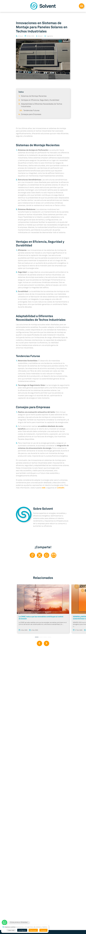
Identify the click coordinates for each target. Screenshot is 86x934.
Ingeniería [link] (50, 36)
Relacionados (43, 578)
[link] (43, 6)
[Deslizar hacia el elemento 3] (45, 637)
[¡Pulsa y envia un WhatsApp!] (4, 922)
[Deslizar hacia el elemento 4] (49, 637)
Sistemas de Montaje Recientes (34, 96)
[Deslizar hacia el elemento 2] (41, 637)
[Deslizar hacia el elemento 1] (36, 637)
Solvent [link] (40, 36)
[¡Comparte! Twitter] (39, 555)
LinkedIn (60, 488)
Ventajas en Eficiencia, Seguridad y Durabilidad (40, 100)
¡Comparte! (43, 547)
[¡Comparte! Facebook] (32, 555)
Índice (21, 92)
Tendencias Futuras (31, 110)
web (43, 488)
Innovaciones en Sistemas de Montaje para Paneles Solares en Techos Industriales (41, 27)
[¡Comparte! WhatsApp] (46, 555)
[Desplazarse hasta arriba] (81, 6)
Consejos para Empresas (31, 114)
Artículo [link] (20, 36)
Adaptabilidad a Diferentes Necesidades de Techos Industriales (41, 317)
